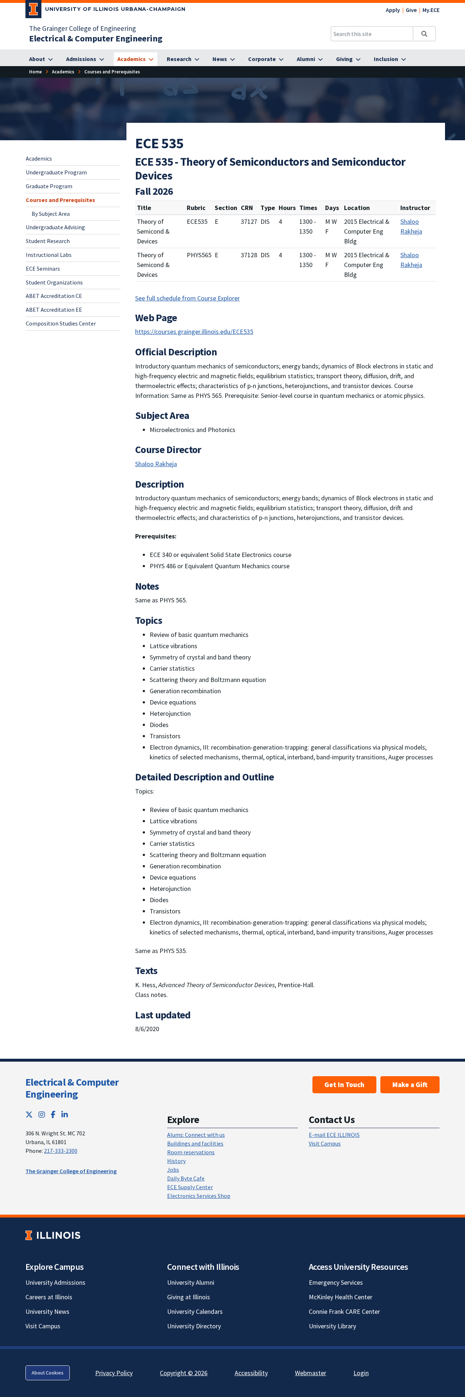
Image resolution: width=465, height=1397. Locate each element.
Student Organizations (54, 282)
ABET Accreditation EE (54, 309)
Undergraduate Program (56, 171)
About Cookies (48, 1372)
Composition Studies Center (61, 323)
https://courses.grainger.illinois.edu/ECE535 (194, 331)
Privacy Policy (114, 1373)
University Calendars (195, 1311)
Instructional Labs (49, 254)
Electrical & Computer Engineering (71, 1088)
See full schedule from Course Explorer (187, 298)
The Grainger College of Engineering (82, 28)
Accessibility (251, 1373)
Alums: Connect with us (196, 1134)
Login (361, 1373)
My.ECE (431, 9)
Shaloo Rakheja (411, 226)
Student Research (48, 240)
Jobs (173, 1169)
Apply (393, 9)
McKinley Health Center (340, 1297)
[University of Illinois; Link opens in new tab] (52, 1235)
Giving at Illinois (188, 1297)
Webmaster (310, 1373)
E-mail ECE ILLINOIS (334, 1134)
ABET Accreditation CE (54, 295)
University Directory (194, 1326)
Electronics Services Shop (198, 1195)
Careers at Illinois (48, 1297)
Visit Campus (325, 1143)
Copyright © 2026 (183, 1373)
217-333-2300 (60, 1150)
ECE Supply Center (190, 1187)
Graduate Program (49, 185)
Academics (39, 158)
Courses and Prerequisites (60, 199)
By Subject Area (51, 213)
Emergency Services (336, 1282)
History (176, 1160)
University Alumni (190, 1282)
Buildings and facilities (195, 1143)
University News (47, 1311)
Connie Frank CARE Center (344, 1311)
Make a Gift (410, 1084)
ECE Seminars (43, 268)
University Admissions (55, 1282)
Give (411, 9)
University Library (332, 1326)
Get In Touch (344, 1084)
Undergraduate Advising (55, 227)
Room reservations (191, 1152)
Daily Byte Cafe (186, 1178)
